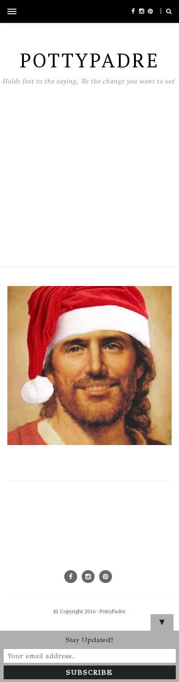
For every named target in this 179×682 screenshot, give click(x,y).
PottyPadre (113, 611)
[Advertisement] (89, 174)
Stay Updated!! (89, 640)
